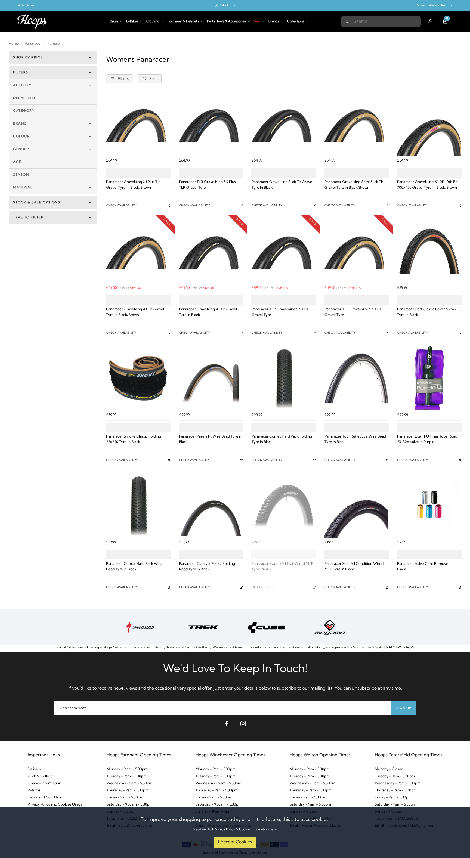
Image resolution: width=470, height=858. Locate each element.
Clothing (152, 21)
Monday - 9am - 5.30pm (216, 769)
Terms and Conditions (46, 797)
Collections (295, 21)
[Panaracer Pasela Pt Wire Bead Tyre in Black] (211, 378)
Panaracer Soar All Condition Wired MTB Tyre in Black (354, 566)
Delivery (433, 5)
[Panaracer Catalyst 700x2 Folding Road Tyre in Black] (211, 505)
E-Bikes (132, 21)
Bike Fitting (228, 5)
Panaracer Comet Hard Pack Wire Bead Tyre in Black (134, 566)
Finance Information (44, 783)
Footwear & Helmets (183, 21)
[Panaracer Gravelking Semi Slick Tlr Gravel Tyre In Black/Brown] (356, 124)
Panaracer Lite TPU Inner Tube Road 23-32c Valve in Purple (427, 439)
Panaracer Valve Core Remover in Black (425, 566)
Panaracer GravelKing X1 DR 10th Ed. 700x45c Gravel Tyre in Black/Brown (427, 185)
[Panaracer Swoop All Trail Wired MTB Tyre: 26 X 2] (284, 505)
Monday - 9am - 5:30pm (310, 769)
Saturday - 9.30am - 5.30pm (130, 804)
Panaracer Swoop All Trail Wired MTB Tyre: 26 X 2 (282, 566)
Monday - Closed (389, 769)
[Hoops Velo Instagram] (243, 724)
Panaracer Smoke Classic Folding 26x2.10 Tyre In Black (133, 439)
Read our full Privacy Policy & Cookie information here (235, 829)
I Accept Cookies (235, 842)
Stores (421, 5)
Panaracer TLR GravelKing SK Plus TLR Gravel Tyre (207, 185)
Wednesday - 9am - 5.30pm (129, 783)
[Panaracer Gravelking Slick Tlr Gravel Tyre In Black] (284, 124)
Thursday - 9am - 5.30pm (128, 790)
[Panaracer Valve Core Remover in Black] (429, 505)
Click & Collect (40, 776)
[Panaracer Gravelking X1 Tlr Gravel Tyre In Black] (211, 251)
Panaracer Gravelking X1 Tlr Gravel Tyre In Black (208, 312)
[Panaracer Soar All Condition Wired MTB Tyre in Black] (356, 505)
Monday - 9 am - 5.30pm (127, 769)
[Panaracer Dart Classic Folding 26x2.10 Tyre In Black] (429, 251)
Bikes (114, 21)
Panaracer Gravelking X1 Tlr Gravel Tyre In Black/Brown (135, 312)
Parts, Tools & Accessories (226, 21)
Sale (257, 21)
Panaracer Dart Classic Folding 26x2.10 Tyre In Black (429, 312)
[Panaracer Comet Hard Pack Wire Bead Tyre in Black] (138, 505)
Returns (446, 5)
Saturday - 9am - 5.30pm (310, 804)
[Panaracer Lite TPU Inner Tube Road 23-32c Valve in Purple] (429, 378)
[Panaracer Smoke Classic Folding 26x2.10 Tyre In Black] (138, 378)
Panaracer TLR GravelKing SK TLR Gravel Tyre (280, 312)
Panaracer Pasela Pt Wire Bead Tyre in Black (210, 439)
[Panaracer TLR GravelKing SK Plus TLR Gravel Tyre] (211, 124)
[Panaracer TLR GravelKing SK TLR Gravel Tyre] (284, 251)
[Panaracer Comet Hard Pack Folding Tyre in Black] (284, 378)
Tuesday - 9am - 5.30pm (127, 776)
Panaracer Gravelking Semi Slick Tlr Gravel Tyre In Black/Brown (353, 185)
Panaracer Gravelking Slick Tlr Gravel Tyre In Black (282, 185)
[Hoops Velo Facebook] (227, 724)
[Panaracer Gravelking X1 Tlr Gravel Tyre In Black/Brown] (138, 251)
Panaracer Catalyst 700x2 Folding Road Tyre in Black (207, 566)
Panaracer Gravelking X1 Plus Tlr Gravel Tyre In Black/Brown (133, 185)
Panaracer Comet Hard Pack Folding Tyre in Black (282, 439)
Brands (273, 21)
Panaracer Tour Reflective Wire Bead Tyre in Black (355, 439)
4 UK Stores (26, 5)
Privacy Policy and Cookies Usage (55, 804)
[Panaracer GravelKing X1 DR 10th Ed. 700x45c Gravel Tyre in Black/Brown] (429, 124)
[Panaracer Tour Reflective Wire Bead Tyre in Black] (356, 378)
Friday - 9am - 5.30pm (125, 797)
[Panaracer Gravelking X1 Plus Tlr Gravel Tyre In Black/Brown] (138, 124)
